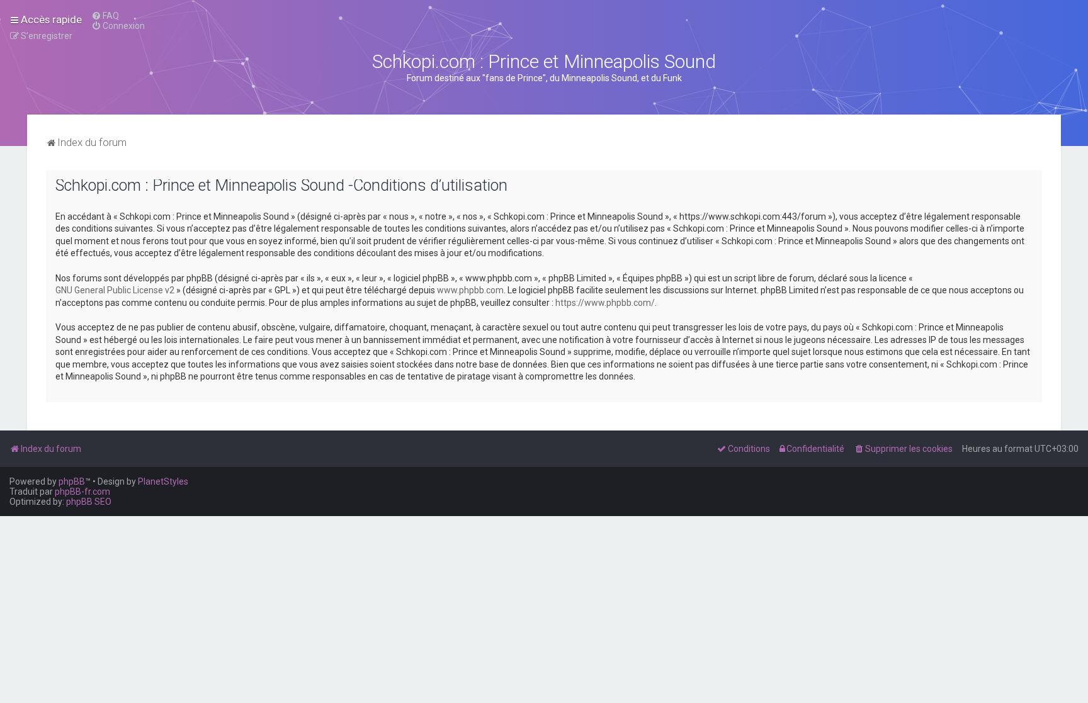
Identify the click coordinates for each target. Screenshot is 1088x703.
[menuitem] (105, 16)
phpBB (72, 481)
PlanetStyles (163, 481)
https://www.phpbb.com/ (605, 303)
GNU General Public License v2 (114, 290)
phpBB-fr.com (82, 491)
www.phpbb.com (470, 290)
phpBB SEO (88, 502)
